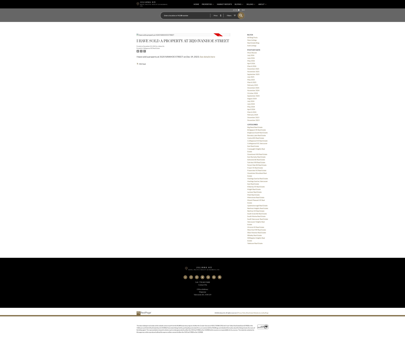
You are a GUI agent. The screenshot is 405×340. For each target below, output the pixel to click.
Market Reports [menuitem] (224, 4)
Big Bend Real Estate (254, 127)
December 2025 (253, 69)
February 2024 (252, 115)
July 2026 (250, 55)
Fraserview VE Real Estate (256, 170)
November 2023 (253, 120)
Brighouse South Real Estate (257, 133)
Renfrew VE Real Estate (255, 211)
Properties (207, 4)
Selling (250, 4)
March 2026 (251, 66)
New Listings (252, 40)
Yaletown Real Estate (255, 243)
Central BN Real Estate (255, 138)
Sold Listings (251, 46)
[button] (185, 277)
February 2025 (252, 85)
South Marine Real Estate (256, 216)
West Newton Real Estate (256, 233)
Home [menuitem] (196, 4)
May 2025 (251, 80)
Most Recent (252, 53)
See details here (207, 56)
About (261, 4)
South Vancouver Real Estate (257, 219)
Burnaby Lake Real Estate (256, 135)
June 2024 (251, 104)
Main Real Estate (253, 195)
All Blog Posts (252, 37)
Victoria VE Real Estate (255, 227)
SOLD (243, 10)
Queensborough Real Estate (257, 206)
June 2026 (251, 58)
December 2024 (253, 88)
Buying (238, 4)
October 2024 (252, 93)
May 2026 (251, 61)
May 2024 (251, 107)
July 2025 (250, 77)
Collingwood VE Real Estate (151, 48)
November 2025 (253, 71)
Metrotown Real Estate (255, 197)
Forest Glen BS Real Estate (256, 165)
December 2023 (253, 117)
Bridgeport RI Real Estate (256, 130)
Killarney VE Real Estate (256, 187)
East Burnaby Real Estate (256, 157)
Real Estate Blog (253, 43)
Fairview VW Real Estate (256, 162)
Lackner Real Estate (254, 192)
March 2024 (251, 112)
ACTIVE (235, 10)
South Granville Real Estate (257, 214)
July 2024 (250, 101)
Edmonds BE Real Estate (256, 160)
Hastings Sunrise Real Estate (257, 178)
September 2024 (253, 96)
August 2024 (252, 99)
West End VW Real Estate (256, 230)
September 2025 (253, 74)
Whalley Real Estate (254, 235)
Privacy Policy (242, 313)
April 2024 (251, 109)
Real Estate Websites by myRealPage (257, 313)
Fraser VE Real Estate (255, 168)
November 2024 (253, 90)
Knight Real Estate (254, 189)
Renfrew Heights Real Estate (257, 208)
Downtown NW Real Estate (257, 154)
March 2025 (251, 82)
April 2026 (251, 63)
